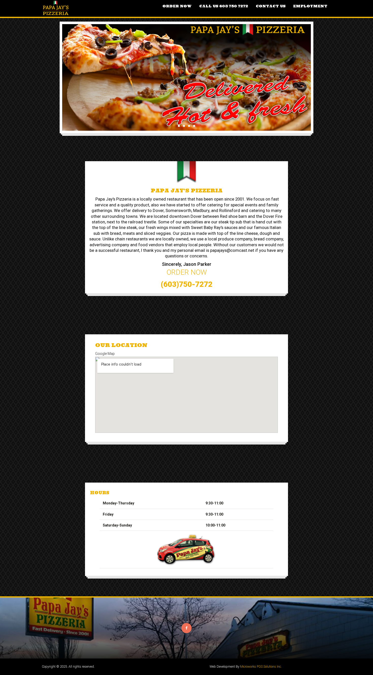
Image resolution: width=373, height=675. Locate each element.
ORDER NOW (186, 272)
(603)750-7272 (186, 284)
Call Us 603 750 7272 (223, 6)
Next (318, 71)
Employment (310, 6)
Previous (54, 71)
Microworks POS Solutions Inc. (261, 666)
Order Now (177, 6)
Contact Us (270, 6)
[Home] (56, 8)
